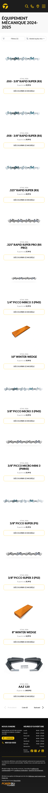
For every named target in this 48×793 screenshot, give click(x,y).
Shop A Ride (17, 780)
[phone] (32, 6)
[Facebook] (32, 751)
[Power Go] (24, 784)
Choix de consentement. (36, 770)
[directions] (38, 6)
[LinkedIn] (42, 751)
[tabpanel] (34, 738)
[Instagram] (35, 751)
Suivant (37, 707)
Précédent (12, 707)
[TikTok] (39, 751)
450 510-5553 (10, 743)
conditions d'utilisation (21, 770)
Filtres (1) (14, 38)
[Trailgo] (5, 6)
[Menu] (43, 6)
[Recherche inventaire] (27, 6)
